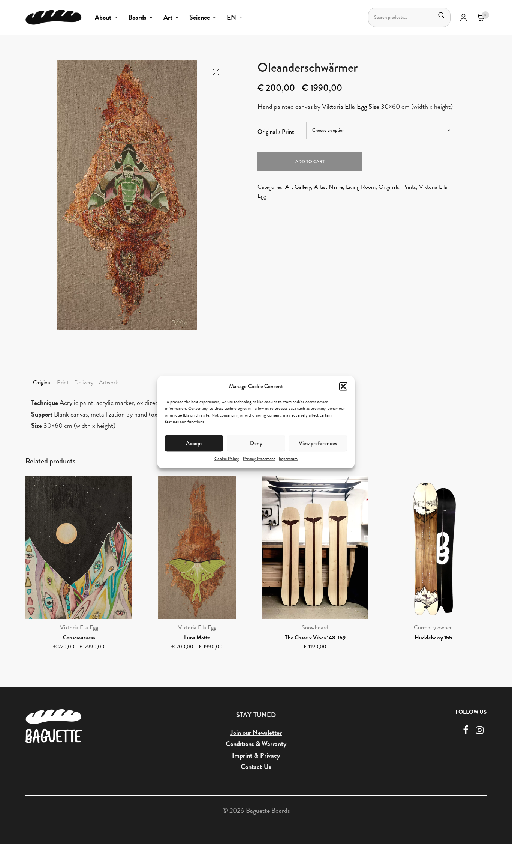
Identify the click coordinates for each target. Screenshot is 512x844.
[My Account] (463, 17)
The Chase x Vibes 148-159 (315, 637)
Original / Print (275, 132)
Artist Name (328, 186)
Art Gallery (298, 186)
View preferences (318, 443)
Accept (194, 443)
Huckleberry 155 (433, 637)
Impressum (288, 458)
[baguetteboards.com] (53, 17)
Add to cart (310, 161)
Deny (256, 443)
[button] (343, 386)
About (103, 17)
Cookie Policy (226, 458)
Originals (389, 186)
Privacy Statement (259, 458)
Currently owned (433, 627)
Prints (409, 186)
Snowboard (315, 627)
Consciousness (79, 637)
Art (167, 17)
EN (231, 17)
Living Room (361, 186)
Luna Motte (197, 637)
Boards (137, 17)
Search (441, 15)
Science (199, 17)
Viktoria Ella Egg (344, 106)
